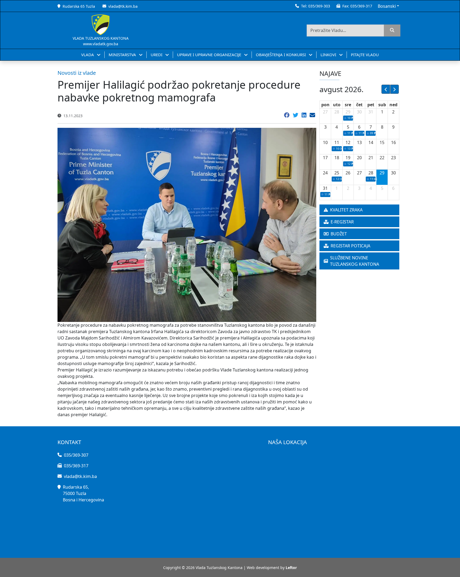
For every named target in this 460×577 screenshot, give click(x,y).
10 (325, 142)
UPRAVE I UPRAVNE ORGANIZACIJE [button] (209, 54)
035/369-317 (361, 6)
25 (336, 173)
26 (348, 173)
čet (359, 105)
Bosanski (387, 6)
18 (336, 158)
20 (359, 158)
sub (382, 105)
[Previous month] (385, 89)
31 (370, 112)
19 (348, 158)
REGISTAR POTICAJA (350, 246)
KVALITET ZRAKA (346, 210)
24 (325, 173)
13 (359, 142)
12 (348, 142)
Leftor (291, 567)
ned (393, 105)
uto (336, 105)
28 (336, 112)
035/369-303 (319, 6)
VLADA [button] (88, 54)
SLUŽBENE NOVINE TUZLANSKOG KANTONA (354, 261)
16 (393, 142)
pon (325, 105)
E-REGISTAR (342, 222)
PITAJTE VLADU (365, 54)
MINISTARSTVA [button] (123, 54)
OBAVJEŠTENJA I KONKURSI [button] (281, 54)
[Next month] (394, 89)
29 (348, 112)
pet (370, 105)
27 (325, 112)
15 (382, 142)
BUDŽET (339, 234)
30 (359, 112)
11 (336, 142)
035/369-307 (76, 455)
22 (382, 158)
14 (370, 142)
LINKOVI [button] (329, 54)
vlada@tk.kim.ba (123, 6)
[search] (392, 30)
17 (325, 158)
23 (393, 158)
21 (370, 158)
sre (348, 105)
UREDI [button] (157, 54)
